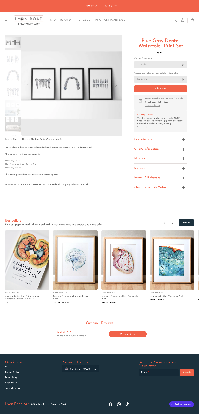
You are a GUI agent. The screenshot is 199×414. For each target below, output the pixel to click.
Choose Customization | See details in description (156, 73)
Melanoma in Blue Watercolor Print (166, 296)
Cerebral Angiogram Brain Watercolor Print (71, 297)
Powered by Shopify (59, 404)
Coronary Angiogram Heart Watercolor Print (120, 297)
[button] (175, 20)
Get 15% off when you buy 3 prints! (99, 6)
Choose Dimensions (143, 58)
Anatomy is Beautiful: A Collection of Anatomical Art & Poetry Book (22, 297)
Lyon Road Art (44, 404)
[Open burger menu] (6, 20)
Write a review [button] (127, 334)
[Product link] (27, 267)
